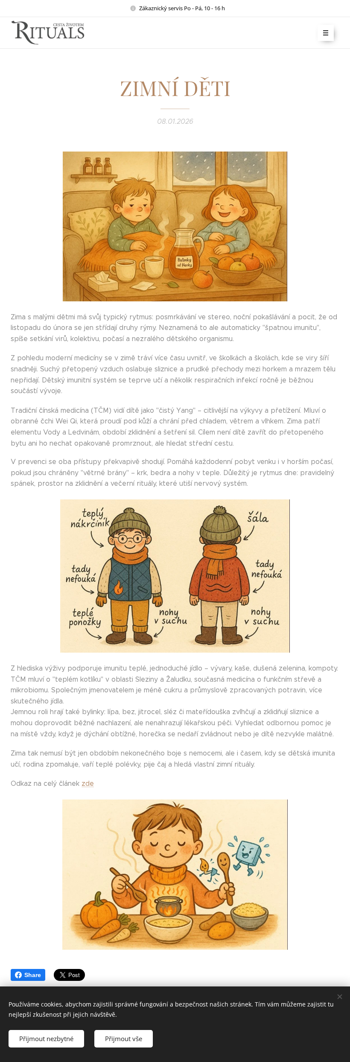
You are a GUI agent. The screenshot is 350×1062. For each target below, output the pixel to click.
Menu (326, 33)
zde (88, 783)
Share (32, 975)
